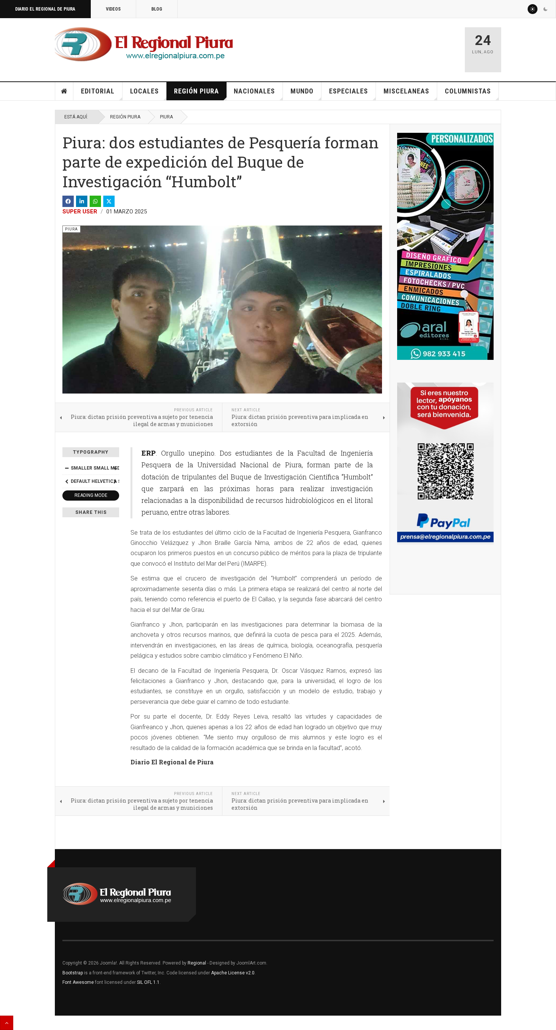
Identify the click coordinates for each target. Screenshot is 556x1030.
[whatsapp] (95, 201)
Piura (166, 117)
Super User (79, 211)
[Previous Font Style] (66, 481)
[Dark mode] (545, 9)
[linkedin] (81, 201)
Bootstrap (72, 973)
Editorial (98, 91)
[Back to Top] (6, 1023)
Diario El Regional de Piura (45, 9)
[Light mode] (532, 9)
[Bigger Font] (115, 468)
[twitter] (109, 201)
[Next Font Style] (115, 481)
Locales (144, 91)
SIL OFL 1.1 (148, 982)
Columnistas (468, 91)
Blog (156, 9)
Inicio (64, 91)
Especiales (348, 91)
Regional (197, 963)
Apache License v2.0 (233, 973)
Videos (113, 9)
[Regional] (144, 44)
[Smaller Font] (66, 468)
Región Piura (196, 91)
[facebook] (68, 201)
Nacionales (254, 91)
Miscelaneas (406, 91)
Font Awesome (78, 982)
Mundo (302, 91)
